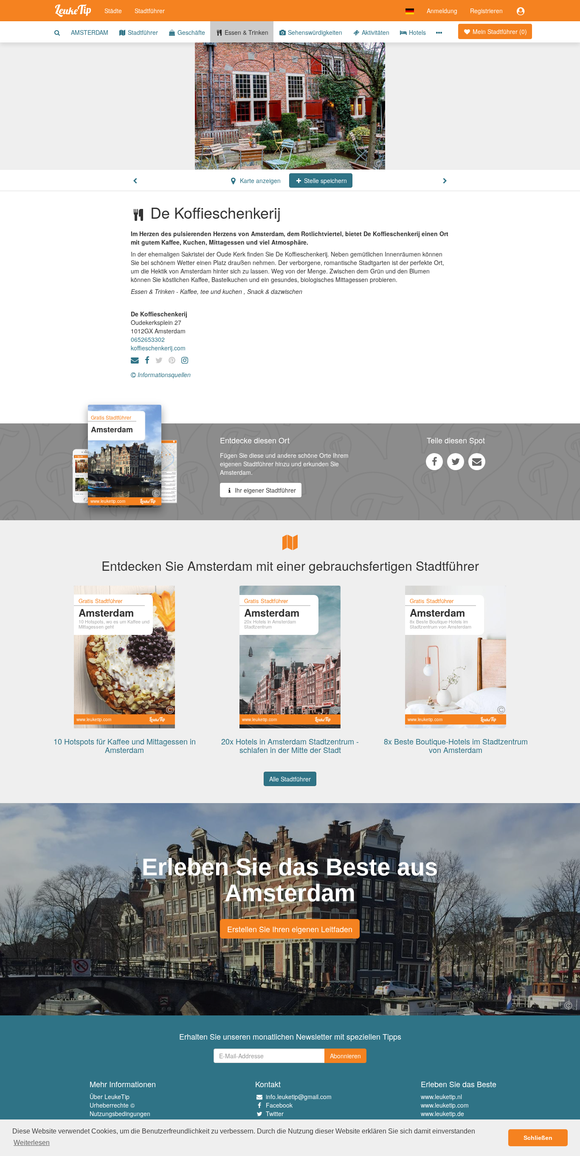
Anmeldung (442, 10)
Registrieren (486, 10)
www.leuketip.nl (441, 1096)
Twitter (275, 1113)
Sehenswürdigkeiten (314, 32)
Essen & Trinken (245, 32)
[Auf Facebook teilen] (434, 461)
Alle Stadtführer (290, 779)
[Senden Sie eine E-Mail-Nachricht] (476, 461)
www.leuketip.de (442, 1113)
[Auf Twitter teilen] (455, 461)
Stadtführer (150, 10)
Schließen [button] (538, 1137)
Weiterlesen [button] (32, 1142)
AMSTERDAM (89, 32)
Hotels (416, 32)
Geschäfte (190, 32)
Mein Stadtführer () (499, 31)
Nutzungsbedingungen (120, 1113)
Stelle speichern (324, 180)
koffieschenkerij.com (158, 348)
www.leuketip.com (445, 1105)
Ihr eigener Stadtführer (264, 490)
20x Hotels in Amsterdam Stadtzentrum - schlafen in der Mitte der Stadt (290, 745)
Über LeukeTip (110, 1096)
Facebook (279, 1105)
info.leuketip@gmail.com (299, 1096)
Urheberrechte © (112, 1105)
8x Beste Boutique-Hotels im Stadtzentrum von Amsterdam (456, 745)
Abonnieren (345, 1056)
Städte (113, 10)
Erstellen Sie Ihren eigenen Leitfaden (289, 928)
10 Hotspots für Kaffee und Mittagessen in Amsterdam (124, 745)
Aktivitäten (374, 32)
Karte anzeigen (259, 180)
